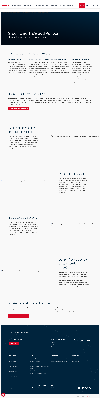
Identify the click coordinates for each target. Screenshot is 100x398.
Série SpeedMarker (34, 371)
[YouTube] (90, 388)
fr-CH (98, 5)
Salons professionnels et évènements (17, 374)
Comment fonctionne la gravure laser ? (59, 358)
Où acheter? (89, 5)
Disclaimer (37, 385)
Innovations (11, 364)
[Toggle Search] (94, 5)
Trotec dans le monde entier (15, 358)
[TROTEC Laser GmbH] (5, 5)
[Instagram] (79, 388)
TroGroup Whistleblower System (54, 387)
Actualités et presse (13, 366)
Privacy (31, 385)
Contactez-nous (13, 343)
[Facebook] (86, 388)
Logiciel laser (74, 364)
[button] (3, 395)
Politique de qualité (13, 376)
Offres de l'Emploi (12, 369)
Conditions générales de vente (37, 387)
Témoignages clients (13, 371)
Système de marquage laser (35, 364)
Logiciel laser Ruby (75, 361)
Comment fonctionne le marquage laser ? (59, 361)
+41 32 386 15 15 (84, 339)
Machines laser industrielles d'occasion (38, 373)
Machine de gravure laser (35, 361)
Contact (82, 5)
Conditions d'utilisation (47, 385)
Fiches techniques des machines (78, 358)
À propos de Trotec (13, 361)
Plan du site (32, 390)
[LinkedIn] (83, 388)
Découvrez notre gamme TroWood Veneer (18, 108)
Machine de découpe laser (35, 358)
